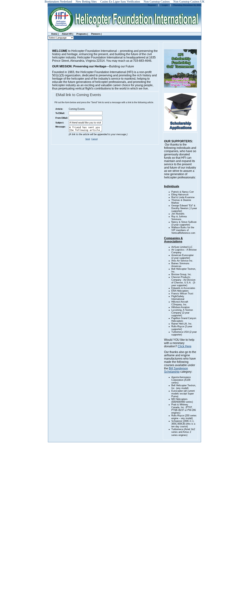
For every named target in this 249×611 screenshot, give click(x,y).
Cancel (94, 139)
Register (152, 5)
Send (87, 139)
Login (165, 5)
